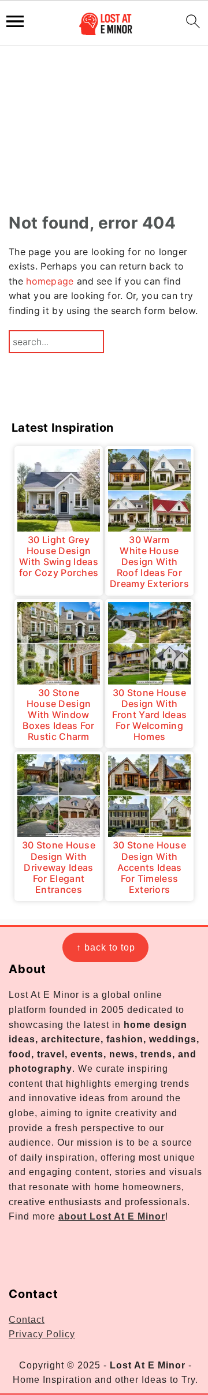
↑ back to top (105, 947)
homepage (49, 281)
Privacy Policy (42, 1334)
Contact (26, 1320)
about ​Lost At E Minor (111, 1216)
